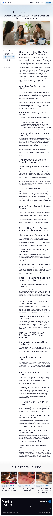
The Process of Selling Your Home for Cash (9, 57)
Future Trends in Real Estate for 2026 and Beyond (9, 67)
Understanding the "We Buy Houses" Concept (8, 54)
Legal (50, 512)
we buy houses (35, 79)
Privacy (43, 512)
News (34, 506)
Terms (47, 512)
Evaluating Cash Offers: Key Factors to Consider (8, 60)
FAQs (38, 506)
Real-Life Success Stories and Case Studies (9, 63)
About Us (39, 512)
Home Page (28, 506)
